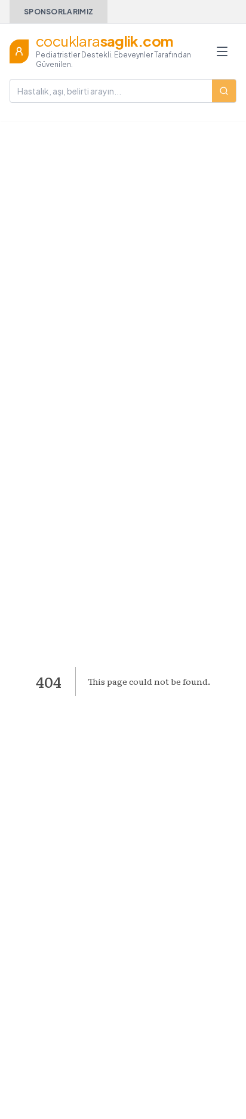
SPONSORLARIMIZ (58, 11)
